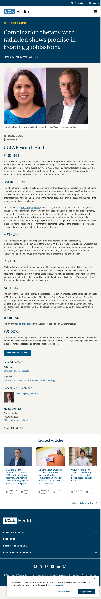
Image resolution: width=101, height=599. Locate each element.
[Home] (5, 22)
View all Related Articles (83, 503)
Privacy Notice (24, 575)
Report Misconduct (58, 575)
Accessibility (74, 575)
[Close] (95, 578)
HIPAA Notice (9, 575)
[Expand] (96, 532)
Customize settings (64, 591)
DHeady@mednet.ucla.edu (16, 420)
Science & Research (20, 370)
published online (25, 323)
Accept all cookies (86, 591)
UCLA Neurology (47, 380)
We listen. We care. (89, 575)
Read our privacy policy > (55, 585)
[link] (50, 397)
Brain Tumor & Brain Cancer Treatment (21, 380)
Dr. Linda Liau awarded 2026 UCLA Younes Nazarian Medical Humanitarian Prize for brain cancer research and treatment (50, 477)
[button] (77, 3)
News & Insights (18, 22)
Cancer (7, 370)
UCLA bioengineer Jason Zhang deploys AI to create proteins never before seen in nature (81, 475)
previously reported (30, 207)
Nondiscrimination (40, 575)
